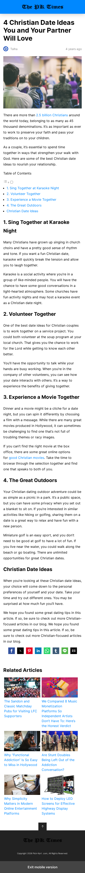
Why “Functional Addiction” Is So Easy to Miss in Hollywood (21, 760)
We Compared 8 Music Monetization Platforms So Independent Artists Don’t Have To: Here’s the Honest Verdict (59, 713)
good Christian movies (26, 458)
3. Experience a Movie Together (31, 199)
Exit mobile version (43, 867)
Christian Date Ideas (22, 211)
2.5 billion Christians (52, 115)
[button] (11, 650)
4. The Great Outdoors (24, 205)
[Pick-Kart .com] (42, 840)
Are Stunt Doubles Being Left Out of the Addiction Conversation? (58, 762)
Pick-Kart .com (42, 6)
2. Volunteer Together (23, 194)
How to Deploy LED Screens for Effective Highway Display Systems (58, 806)
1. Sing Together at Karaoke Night (33, 188)
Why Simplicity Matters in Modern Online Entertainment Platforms (20, 806)
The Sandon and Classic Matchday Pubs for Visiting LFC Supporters (20, 708)
